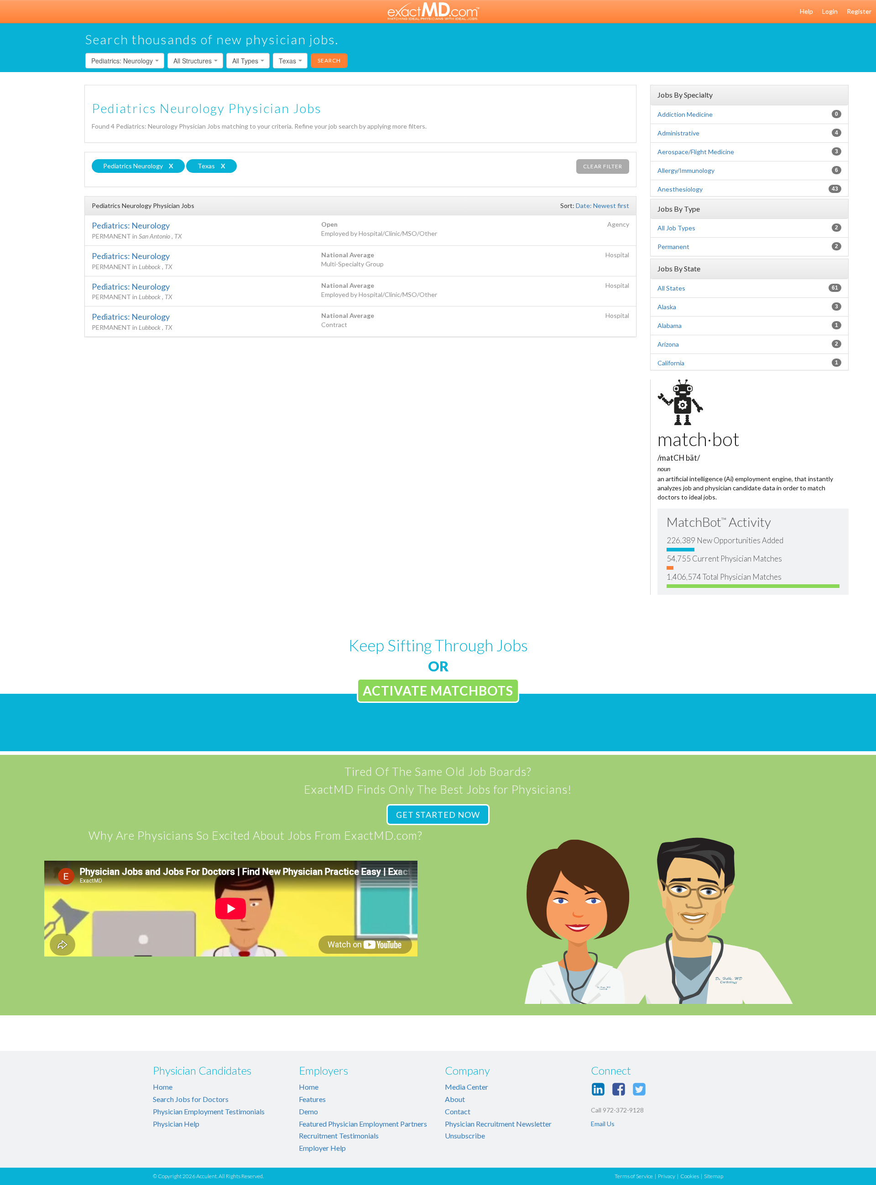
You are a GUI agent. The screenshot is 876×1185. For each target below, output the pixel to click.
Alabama (669, 325)
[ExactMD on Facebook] (618, 1089)
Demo (308, 1111)
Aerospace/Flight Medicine (695, 152)
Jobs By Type (678, 208)
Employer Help (322, 1147)
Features (312, 1099)
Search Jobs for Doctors (191, 1099)
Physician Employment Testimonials (209, 1111)
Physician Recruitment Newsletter (498, 1123)
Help (806, 11)
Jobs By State (678, 268)
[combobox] (124, 60)
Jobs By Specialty (685, 94)
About (455, 1099)
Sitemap (713, 1176)
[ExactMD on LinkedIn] (598, 1089)
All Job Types (676, 228)
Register (859, 11)
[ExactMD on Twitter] (639, 1089)
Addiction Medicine (685, 114)
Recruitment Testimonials (339, 1135)
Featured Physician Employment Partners (363, 1123)
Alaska (666, 307)
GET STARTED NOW (438, 815)
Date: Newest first (602, 205)
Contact (457, 1111)
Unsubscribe (465, 1135)
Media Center (466, 1086)
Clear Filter (602, 166)
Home (162, 1086)
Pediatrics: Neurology (131, 225)
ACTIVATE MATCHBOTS (438, 690)
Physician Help (176, 1123)
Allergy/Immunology (685, 170)
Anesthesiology (680, 189)
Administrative (678, 133)
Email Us (603, 1124)
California (670, 363)
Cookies (689, 1176)
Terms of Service (634, 1176)
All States (671, 288)
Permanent (673, 246)
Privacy (666, 1176)
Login (830, 11)
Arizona (668, 344)
